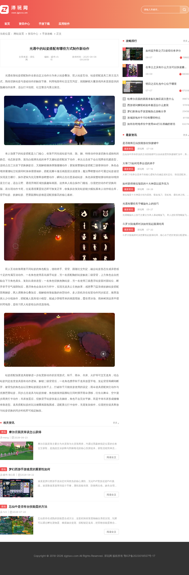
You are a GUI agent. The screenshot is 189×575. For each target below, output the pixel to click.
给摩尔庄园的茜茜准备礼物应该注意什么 (150, 98)
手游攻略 (47, 33)
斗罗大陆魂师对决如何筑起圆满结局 (143, 223)
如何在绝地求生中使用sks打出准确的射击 (151, 123)
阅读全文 (111, 457)
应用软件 (64, 23)
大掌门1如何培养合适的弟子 (139, 163)
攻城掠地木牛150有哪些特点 (143, 117)
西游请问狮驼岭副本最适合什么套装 (148, 105)
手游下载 (44, 23)
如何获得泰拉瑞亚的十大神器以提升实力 (146, 183)
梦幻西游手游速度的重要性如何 (29, 469)
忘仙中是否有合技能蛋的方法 (28, 506)
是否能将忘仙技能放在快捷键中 (141, 143)
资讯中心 (24, 23)
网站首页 (19, 33)
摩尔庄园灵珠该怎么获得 (25, 432)
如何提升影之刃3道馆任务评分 (163, 50)
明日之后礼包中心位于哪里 (161, 83)
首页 (7, 23)
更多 (115, 422)
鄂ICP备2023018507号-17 (139, 555)
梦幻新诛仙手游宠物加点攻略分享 (146, 111)
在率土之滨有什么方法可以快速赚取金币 (167, 67)
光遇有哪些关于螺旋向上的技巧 (141, 203)
